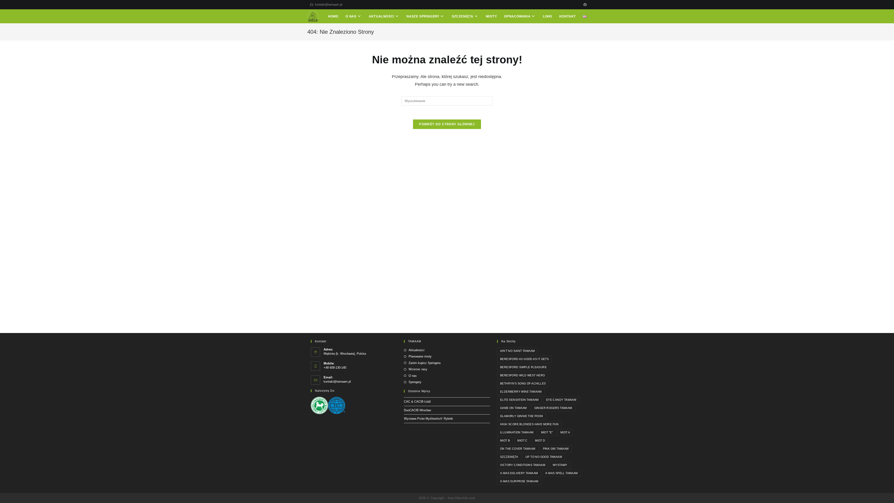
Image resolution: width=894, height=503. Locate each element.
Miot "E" (547, 432)
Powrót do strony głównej (447, 124)
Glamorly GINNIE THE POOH (521, 416)
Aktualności (416, 350)
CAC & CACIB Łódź (417, 401)
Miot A (565, 432)
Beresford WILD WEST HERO (522, 375)
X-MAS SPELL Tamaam (561, 473)
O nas (413, 375)
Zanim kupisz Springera (424, 363)
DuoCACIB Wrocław (417, 410)
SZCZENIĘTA (509, 457)
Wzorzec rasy (418, 369)
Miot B (505, 440)
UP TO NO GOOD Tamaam (543, 457)
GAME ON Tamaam (513, 408)
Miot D (540, 440)
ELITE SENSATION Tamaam (519, 399)
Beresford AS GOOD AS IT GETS (524, 359)
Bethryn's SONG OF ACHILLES (523, 383)
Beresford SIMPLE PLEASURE (523, 367)
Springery (415, 382)
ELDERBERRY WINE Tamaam (521, 391)
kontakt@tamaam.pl (328, 4)
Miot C (522, 440)
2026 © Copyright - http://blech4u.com (447, 498)
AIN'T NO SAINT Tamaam (517, 351)
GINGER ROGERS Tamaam (553, 408)
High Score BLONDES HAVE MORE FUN (529, 424)
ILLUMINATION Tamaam (517, 432)
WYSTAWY (560, 465)
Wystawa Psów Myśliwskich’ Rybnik (428, 418)
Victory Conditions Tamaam (522, 465)
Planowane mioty (420, 356)
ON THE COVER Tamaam (517, 448)
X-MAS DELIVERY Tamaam (519, 473)
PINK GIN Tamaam (556, 448)
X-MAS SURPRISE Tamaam (519, 481)
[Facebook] (584, 4)
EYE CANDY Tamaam (561, 399)
